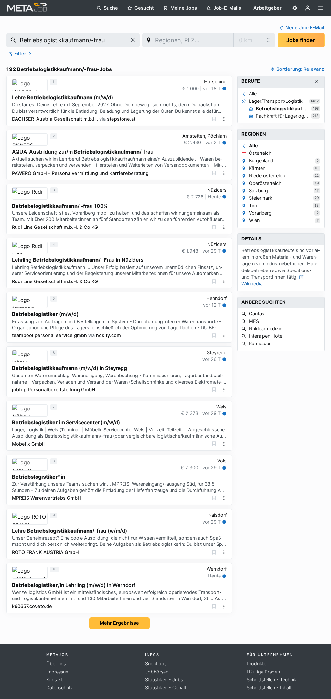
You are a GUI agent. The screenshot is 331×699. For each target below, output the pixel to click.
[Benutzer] (308, 8)
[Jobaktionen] (224, 119)
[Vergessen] (214, 119)
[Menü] (320, 8)
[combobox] (73, 40)
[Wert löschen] (132, 40)
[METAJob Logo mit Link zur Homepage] (27, 8)
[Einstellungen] (295, 8)
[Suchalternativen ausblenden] (317, 82)
